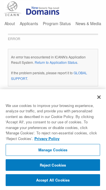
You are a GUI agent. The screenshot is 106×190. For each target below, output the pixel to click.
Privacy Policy (46, 138)
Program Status (57, 23)
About (10, 23)
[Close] (99, 97)
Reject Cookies (53, 165)
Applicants (29, 23)
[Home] (31, 8)
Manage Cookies (53, 149)
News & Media (88, 23)
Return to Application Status (56, 62)
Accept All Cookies (53, 180)
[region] (53, 139)
